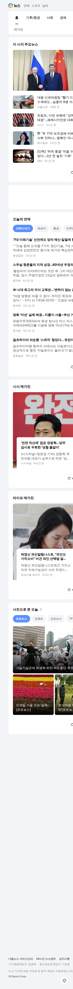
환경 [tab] (56, 228)
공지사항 (64, 958)
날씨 (45, 5)
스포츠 (35, 5)
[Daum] (11, 5)
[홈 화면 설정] (64, 980)
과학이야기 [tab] (23, 228)
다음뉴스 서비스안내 (20, 958)
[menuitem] (17, 17)
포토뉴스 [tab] (21, 618)
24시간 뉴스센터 (46, 958)
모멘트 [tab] (39, 618)
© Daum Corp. (17, 976)
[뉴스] (17, 5)
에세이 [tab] (41, 228)
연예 (27, 5)
